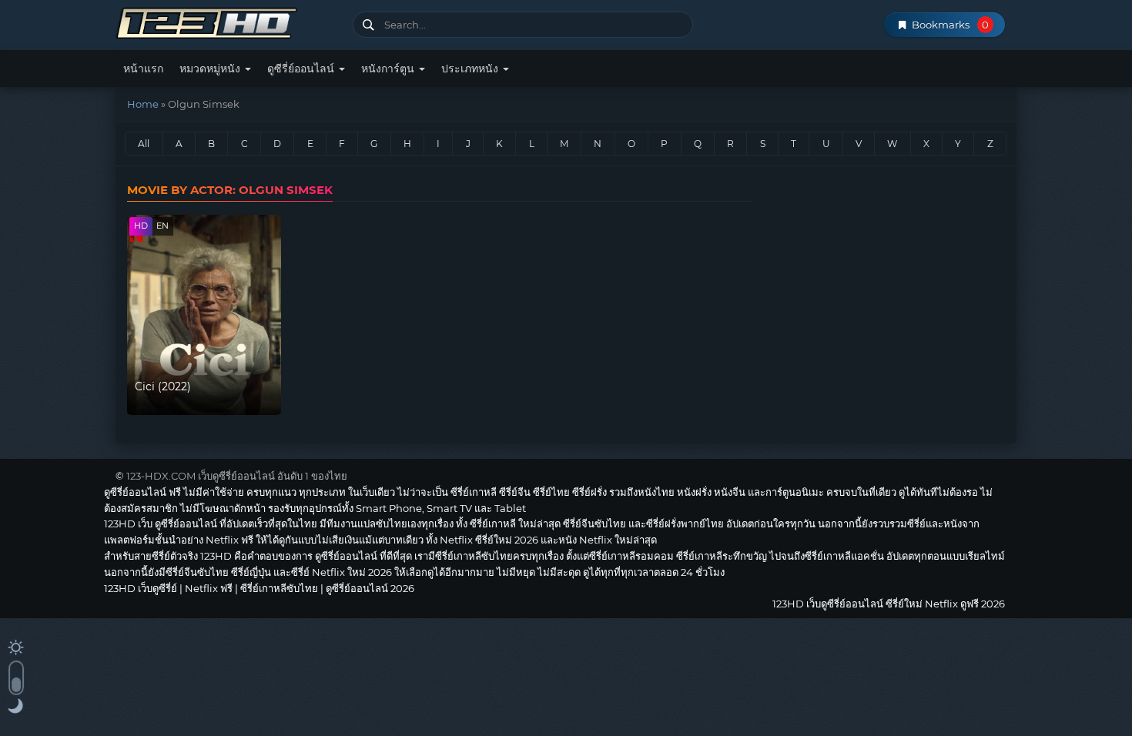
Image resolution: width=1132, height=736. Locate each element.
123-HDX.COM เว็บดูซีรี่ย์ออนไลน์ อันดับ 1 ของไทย (236, 476)
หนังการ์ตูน (389, 68)
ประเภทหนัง (471, 68)
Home (143, 104)
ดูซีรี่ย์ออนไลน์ (302, 68)
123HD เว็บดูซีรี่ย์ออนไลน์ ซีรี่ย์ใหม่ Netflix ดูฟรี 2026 (228, 21)
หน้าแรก (143, 68)
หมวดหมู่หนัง (211, 68)
